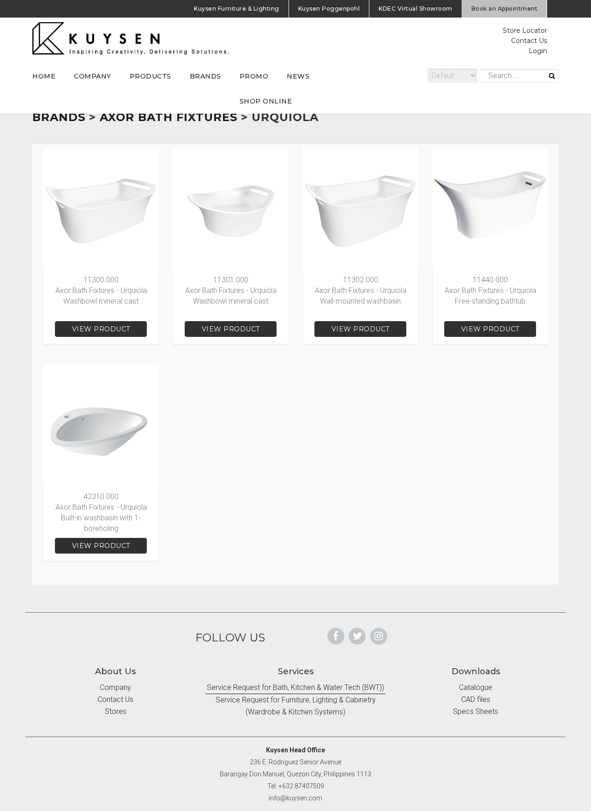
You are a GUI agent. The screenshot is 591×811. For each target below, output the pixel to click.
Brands (58, 117)
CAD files (475, 699)
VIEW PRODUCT (101, 329)
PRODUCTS (150, 76)
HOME (43, 76)
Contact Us (529, 41)
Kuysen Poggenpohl (329, 8)
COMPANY (92, 76)
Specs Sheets (475, 711)
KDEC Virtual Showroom (415, 8)
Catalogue (475, 687)
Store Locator (525, 30)
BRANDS (205, 76)
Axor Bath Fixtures (168, 117)
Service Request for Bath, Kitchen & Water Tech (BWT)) (295, 687)
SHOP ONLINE (266, 101)
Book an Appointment (504, 8)
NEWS (298, 76)
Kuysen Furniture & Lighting (236, 8)
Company (115, 687)
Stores (116, 711)
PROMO (254, 76)
